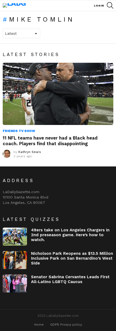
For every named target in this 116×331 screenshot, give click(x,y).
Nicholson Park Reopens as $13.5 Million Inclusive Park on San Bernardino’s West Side (72, 258)
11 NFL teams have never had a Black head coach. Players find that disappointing (50, 140)
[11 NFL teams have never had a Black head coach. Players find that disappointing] (58, 94)
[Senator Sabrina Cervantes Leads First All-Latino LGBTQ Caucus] (15, 283)
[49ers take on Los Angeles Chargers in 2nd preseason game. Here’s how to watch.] (15, 237)
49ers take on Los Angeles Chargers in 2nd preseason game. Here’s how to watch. (70, 235)
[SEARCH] (110, 5)
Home (39, 324)
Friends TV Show (19, 131)
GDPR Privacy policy (66, 324)
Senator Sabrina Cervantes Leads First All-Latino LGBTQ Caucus (70, 279)
